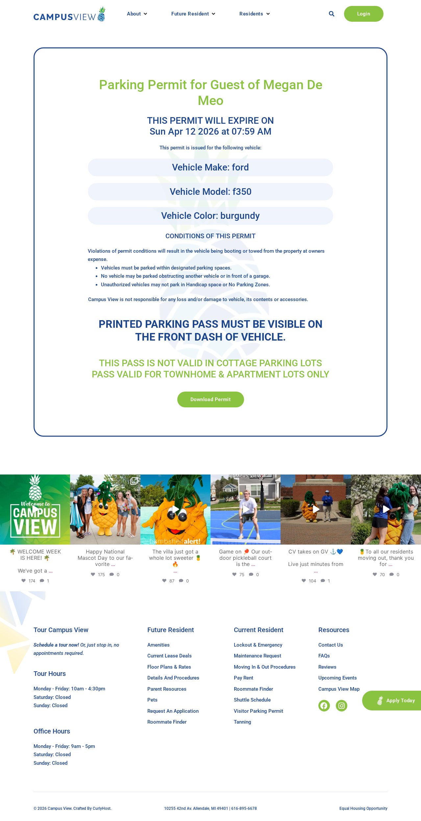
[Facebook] (324, 705)
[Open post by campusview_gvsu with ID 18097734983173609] (245, 510)
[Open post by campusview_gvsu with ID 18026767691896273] (35, 510)
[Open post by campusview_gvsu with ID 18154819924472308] (175, 510)
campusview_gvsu (34, 480)
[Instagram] (341, 705)
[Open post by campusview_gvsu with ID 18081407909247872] (386, 510)
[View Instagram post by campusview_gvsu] (64, 538)
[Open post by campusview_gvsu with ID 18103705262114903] (105, 510)
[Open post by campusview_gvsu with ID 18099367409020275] (316, 510)
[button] (138, 13)
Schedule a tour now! (56, 645)
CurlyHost (102, 808)
